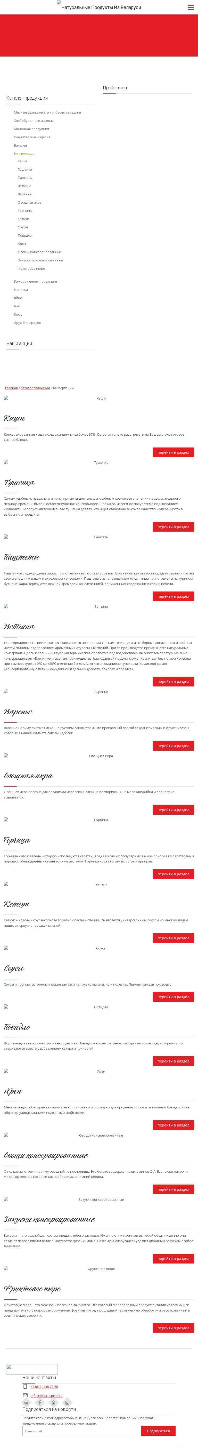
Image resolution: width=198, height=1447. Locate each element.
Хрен (22, 243)
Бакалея (20, 145)
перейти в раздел (173, 452)
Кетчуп (23, 219)
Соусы (23, 227)
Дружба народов (27, 322)
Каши (22, 161)
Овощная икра (30, 202)
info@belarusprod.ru (47, 1395)
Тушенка (25, 169)
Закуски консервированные (40, 260)
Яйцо (18, 298)
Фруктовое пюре (31, 268)
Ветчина (24, 185)
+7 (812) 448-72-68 (44, 1386)
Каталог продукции (35, 388)
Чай (17, 306)
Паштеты (25, 177)
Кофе (18, 314)
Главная (11, 388)
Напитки (21, 289)
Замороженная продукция (35, 281)
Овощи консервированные (40, 252)
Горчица (25, 210)
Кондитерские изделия (32, 137)
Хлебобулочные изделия (34, 120)
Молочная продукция (31, 129)
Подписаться (158, 1430)
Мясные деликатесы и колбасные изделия (47, 112)
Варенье (24, 194)
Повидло (25, 235)
